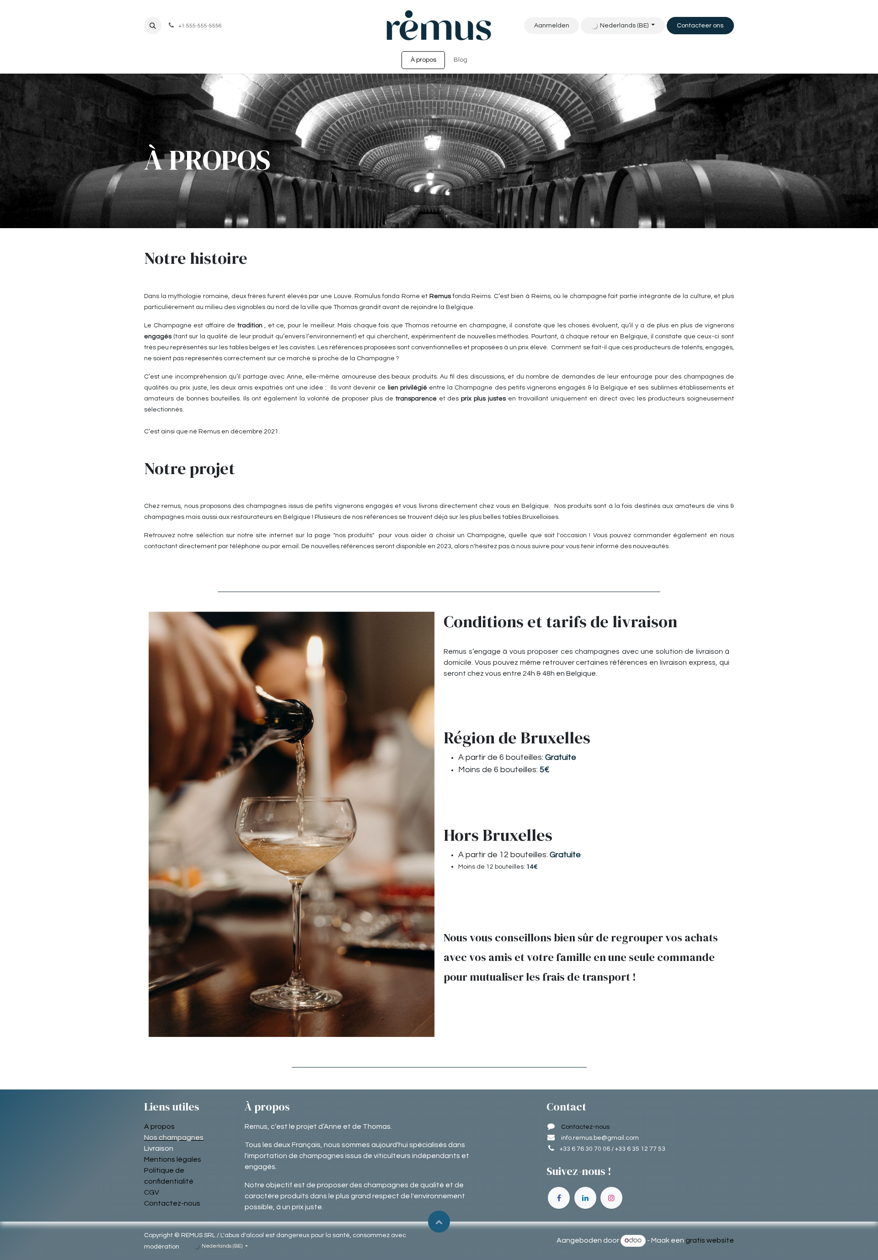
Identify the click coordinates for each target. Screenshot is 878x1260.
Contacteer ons (700, 25)
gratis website (709, 1240)
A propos (159, 1126)
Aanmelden (551, 25)
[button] (152, 25)
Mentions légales (172, 1159)
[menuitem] (423, 60)
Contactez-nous (172, 1203)
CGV (151, 1192)
